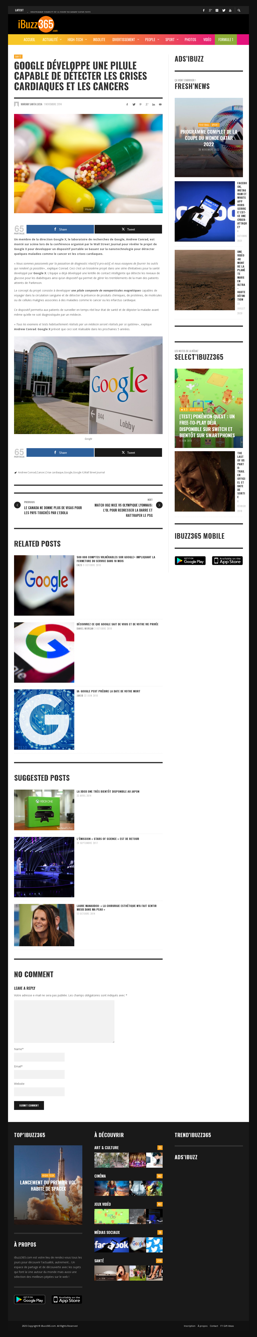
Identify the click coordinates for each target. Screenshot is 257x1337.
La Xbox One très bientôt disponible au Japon (108, 791)
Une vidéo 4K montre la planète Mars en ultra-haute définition (241, 275)
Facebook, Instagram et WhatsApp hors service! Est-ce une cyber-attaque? (242, 205)
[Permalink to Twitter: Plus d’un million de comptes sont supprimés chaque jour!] (154, 1244)
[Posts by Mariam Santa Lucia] (16, 104)
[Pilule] (88, 163)
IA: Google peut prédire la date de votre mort (108, 691)
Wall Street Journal (94, 472)
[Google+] (210, 10)
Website (19, 1084)
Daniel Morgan (85, 628)
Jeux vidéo (102, 1204)
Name (19, 1049)
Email (18, 1066)
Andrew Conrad (27, 472)
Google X (78, 472)
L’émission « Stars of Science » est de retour (108, 839)
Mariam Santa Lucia (31, 104)
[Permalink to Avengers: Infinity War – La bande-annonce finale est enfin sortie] (154, 1188)
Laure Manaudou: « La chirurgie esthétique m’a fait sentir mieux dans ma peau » (117, 907)
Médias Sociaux (107, 1232)
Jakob (80, 695)
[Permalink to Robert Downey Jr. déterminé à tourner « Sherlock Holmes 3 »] (137, 1188)
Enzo (79, 565)
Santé (18, 56)
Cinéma (100, 1176)
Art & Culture (106, 1147)
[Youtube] (230, 10)
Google (68, 472)
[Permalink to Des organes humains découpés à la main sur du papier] (154, 1160)
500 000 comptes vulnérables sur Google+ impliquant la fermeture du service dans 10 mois (116, 559)
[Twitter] (223, 10)
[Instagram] (217, 10)
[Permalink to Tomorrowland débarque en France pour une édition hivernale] (137, 1160)
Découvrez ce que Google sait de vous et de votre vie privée (117, 624)
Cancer (41, 472)
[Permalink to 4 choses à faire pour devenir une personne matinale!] (111, 1273)
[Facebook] (204, 10)
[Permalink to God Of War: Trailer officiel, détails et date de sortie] (137, 1216)
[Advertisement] (170, 23)
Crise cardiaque (54, 472)
